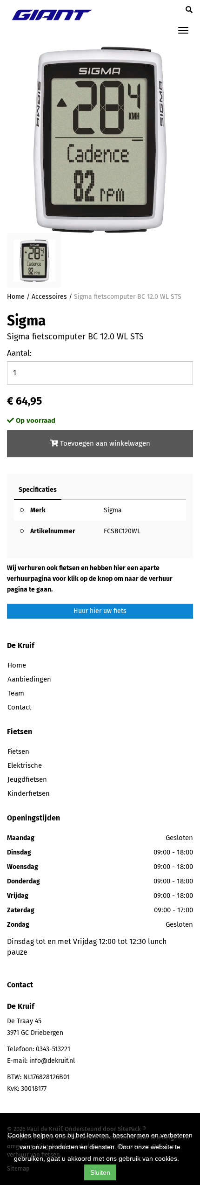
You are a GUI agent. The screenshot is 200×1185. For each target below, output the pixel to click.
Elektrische (24, 765)
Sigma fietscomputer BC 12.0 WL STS (127, 297)
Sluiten (100, 1172)
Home (16, 297)
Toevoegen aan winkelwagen (104, 443)
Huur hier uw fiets (100, 611)
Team (15, 693)
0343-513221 (53, 1049)
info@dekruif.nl (52, 1061)
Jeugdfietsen (27, 779)
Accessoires (49, 297)
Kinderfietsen (28, 793)
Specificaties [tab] (38, 490)
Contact (19, 707)
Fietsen (18, 751)
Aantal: (19, 353)
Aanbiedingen (29, 679)
